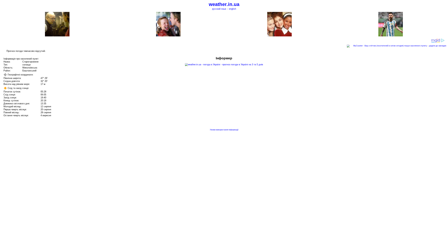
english (232, 9)
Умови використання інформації (224, 130)
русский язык (219, 9)
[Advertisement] (412, 80)
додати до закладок (437, 46)
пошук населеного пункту (415, 46)
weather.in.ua (224, 4)
